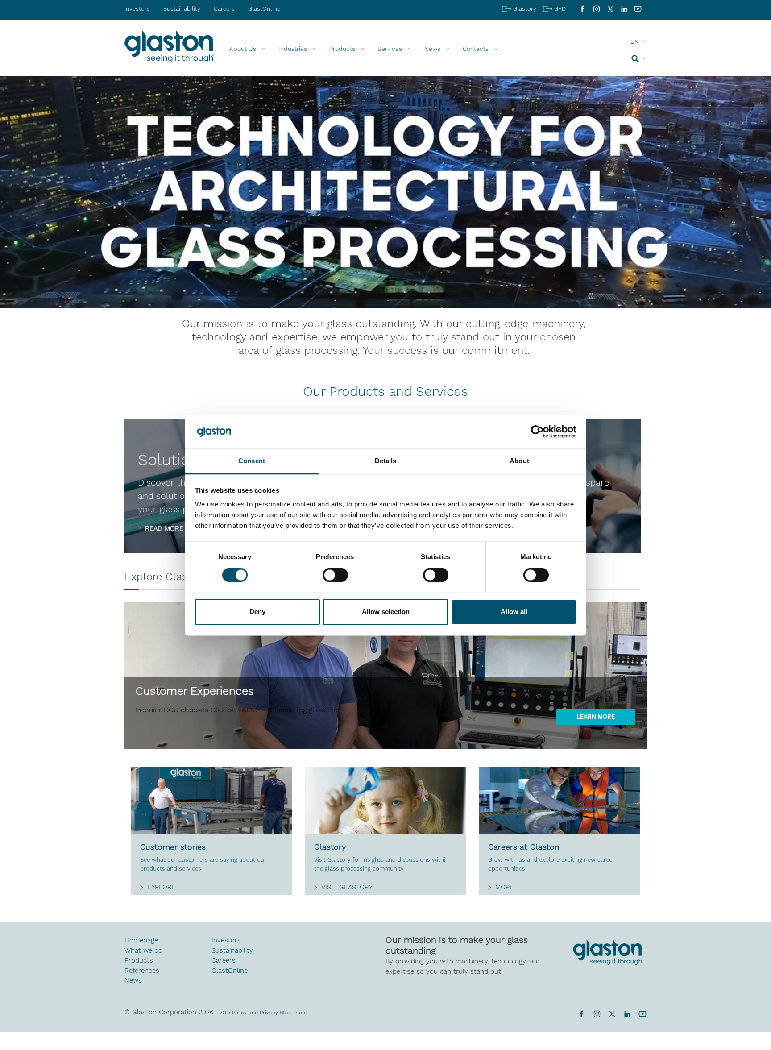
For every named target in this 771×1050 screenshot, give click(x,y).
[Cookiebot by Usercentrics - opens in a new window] (537, 431)
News (133, 980)
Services (389, 48)
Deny (257, 612)
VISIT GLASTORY (347, 887)
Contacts (476, 48)
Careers (224, 8)
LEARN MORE (595, 716)
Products (342, 48)
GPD (560, 8)
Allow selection (386, 612)
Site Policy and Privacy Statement (263, 1012)
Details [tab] (386, 461)
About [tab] (519, 461)
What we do (143, 950)
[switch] (335, 576)
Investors (137, 8)
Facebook (582, 8)
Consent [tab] (251, 461)
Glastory (524, 8)
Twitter (612, 1013)
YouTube (638, 8)
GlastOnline (264, 8)
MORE (504, 887)
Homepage (141, 940)
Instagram (596, 8)
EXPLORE (161, 887)
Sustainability (181, 8)
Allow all (514, 612)
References (141, 971)
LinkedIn (624, 8)
